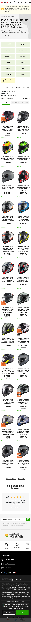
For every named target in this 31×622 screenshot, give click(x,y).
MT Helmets (10, 91)
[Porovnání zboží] (18, 2)
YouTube (14, 571)
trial (23, 68)
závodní (8, 68)
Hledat (15, 2)
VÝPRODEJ (21, 479)
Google (4, 586)
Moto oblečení (6, 16)
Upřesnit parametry (15, 88)
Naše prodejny (8, 567)
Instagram (10, 571)
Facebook (5, 571)
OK (22, 612)
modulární (8, 74)
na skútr (23, 62)
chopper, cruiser (23, 50)
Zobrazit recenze (16, 507)
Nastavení (8, 612)
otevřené (8, 50)
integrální (8, 44)
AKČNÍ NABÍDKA (11, 479)
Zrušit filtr (25, 98)
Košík (26, 2)
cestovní (8, 62)
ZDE (22, 608)
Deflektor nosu (10, 95)
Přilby (12, 16)
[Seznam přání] (22, 2)
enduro (23, 74)
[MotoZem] (6, 2)
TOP (6, 102)
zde (23, 618)
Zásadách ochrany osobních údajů (10, 596)
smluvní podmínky (22, 523)
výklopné (23, 44)
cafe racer (22, 56)
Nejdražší (25, 102)
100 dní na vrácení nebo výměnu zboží (16, 535)
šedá (7, 93)
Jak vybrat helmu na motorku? (9, 80)
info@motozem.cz (10, 564)
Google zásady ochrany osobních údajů (15, 522)
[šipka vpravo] (29, 546)
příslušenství (8, 56)
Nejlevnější (15, 102)
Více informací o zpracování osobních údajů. (13, 525)
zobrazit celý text (6, 36)
